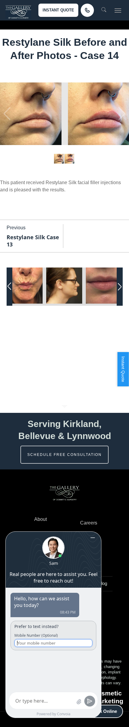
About (40, 519)
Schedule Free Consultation (64, 455)
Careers (88, 522)
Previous (16, 227)
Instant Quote (58, 10)
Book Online (104, 711)
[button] (118, 10)
